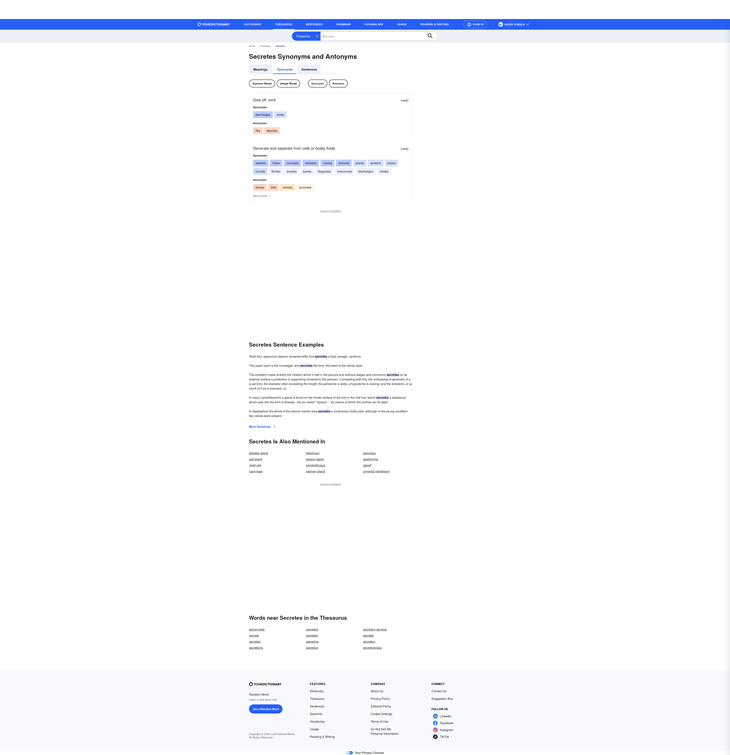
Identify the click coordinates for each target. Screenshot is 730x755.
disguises (324, 171)
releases (311, 163)
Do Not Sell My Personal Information (385, 731)
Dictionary (317, 691)
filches (275, 171)
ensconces (344, 171)
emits (280, 114)
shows (260, 187)
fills (258, 130)
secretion (369, 641)
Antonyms (338, 83)
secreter (368, 635)
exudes (292, 171)
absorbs (272, 130)
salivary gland (315, 471)
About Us (377, 691)
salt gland (255, 459)
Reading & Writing (322, 736)
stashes (261, 163)
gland (367, 465)
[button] (475, 24)
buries (307, 171)
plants (360, 163)
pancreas (369, 453)
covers (327, 163)
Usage (314, 729)
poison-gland (315, 459)
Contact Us (439, 691)
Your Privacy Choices (369, 752)
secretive (312, 647)
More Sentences (260, 426)
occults (260, 171)
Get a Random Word (266, 709)
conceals (292, 163)
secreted (312, 635)
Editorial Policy (381, 706)
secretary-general (375, 629)
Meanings (260, 69)
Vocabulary (317, 721)
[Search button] (432, 36)
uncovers (305, 187)
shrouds (343, 163)
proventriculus (315, 465)
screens (375, 163)
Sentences (309, 69)
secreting (312, 641)
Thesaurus (303, 36)
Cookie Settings (381, 714)
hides (276, 163)
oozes (391, 163)
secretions (256, 647)
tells (273, 187)
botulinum (312, 453)
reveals (288, 187)
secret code (257, 629)
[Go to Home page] (214, 24)
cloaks (384, 171)
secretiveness (372, 647)
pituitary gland (258, 453)
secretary (312, 629)
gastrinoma (370, 459)
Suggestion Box (442, 698)
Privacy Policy (380, 698)
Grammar (316, 714)
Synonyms (285, 69)
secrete (254, 635)
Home (252, 46)
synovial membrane (376, 471)
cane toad (255, 471)
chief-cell (255, 465)
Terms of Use (379, 721)
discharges (263, 114)
